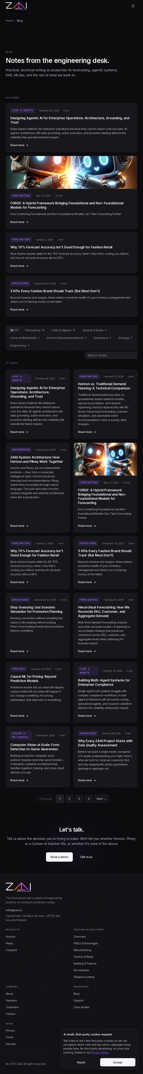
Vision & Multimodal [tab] (24, 337)
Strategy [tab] (125, 337)
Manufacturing (82, 950)
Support (79, 1000)
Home (9, 20)
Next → (101, 798)
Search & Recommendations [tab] (66, 337)
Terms (9, 1037)
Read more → (64, 145)
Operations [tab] (102, 337)
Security (11, 1043)
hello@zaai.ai (14, 910)
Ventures (11, 1000)
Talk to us (86, 857)
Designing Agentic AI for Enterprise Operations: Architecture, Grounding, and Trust (37, 392)
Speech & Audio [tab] (94, 330)
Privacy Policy (99, 1052)
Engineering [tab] (19, 345)
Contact (10, 1013)
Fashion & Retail (83, 956)
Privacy (10, 1030)
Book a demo (59, 857)
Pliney (9, 943)
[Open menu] (133, 6)
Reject (81, 1062)
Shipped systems (84, 976)
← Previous (44, 798)
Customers (12, 1007)
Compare (11, 950)
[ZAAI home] (16, 6)
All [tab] (14, 330)
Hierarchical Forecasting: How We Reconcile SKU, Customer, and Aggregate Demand (104, 611)
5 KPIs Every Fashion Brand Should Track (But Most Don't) (55, 291)
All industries (81, 970)
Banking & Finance (85, 963)
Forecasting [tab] (35, 330)
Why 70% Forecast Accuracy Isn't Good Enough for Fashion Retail (61, 247)
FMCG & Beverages (86, 943)
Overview (80, 936)
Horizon (10, 936)
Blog (76, 993)
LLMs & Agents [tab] (63, 330)
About (9, 993)
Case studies (82, 1007)
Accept (117, 1062)
